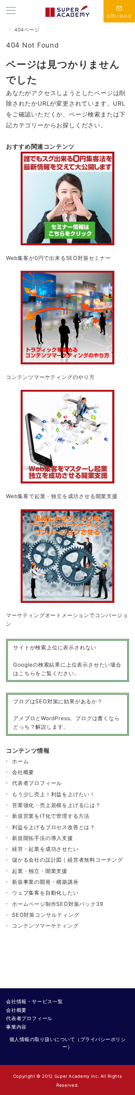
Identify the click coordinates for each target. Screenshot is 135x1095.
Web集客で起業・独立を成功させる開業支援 (62, 496)
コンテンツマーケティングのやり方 (50, 377)
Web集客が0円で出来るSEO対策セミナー (58, 258)
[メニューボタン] (11, 11)
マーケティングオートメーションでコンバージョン (67, 619)
